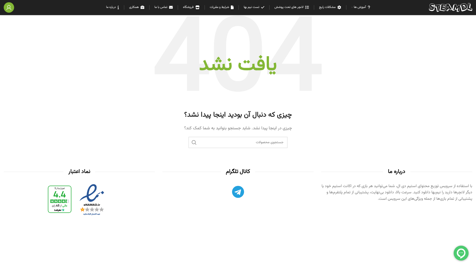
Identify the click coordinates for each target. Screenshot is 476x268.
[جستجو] (194, 142)
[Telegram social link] (238, 193)
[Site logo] (450, 7)
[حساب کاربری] (9, 7)
